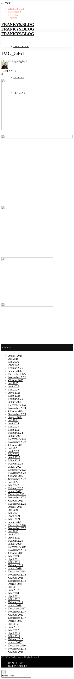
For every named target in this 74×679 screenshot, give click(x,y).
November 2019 (17, 549)
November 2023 (17, 442)
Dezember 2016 (17, 645)
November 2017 (17, 611)
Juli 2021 (13, 509)
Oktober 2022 (15, 475)
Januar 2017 (15, 642)
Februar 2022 (15, 488)
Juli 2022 (13, 482)
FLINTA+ (14, 14)
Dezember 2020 (17, 525)
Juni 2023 (13, 451)
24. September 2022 (14, 61)
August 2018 (15, 583)
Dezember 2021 (17, 494)
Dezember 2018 (17, 571)
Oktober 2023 (15, 445)
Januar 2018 (15, 605)
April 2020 (14, 537)
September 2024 (17, 414)
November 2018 (17, 574)
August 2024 (15, 417)
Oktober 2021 (15, 500)
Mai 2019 (13, 556)
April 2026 (14, 364)
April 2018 (14, 596)
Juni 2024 (13, 423)
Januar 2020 (15, 543)
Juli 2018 (13, 586)
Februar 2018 (15, 602)
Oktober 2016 (15, 651)
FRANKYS (15, 11)
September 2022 (17, 479)
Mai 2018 (13, 593)
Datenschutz (17, 666)
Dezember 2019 (17, 546)
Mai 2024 (13, 426)
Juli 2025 (13, 383)
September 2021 (17, 503)
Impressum (16, 663)
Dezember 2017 (17, 608)
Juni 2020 (13, 534)
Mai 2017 (13, 630)
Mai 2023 (13, 454)
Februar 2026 (15, 367)
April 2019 (14, 559)
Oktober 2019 (15, 553)
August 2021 (15, 506)
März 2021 (14, 519)
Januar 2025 (15, 401)
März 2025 (14, 395)
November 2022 (17, 472)
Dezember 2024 (17, 404)
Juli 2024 (13, 420)
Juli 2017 (13, 623)
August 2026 (15, 355)
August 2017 (15, 620)
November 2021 (17, 497)
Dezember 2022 (17, 469)
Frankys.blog (17, 24)
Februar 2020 (15, 540)
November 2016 (17, 648)
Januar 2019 (15, 568)
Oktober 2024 (15, 411)
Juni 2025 (13, 386)
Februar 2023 (15, 463)
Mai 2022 (13, 485)
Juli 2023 (13, 448)
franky (11, 71)
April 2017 (14, 633)
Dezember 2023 (17, 438)
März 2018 (14, 599)
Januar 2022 (15, 491)
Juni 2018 (13, 590)
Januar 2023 (15, 466)
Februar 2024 (15, 432)
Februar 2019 (15, 565)
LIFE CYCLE (16, 8)
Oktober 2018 (15, 577)
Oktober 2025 (15, 380)
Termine (12, 17)
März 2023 (14, 460)
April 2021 (14, 516)
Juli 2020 (13, 531)
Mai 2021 (13, 512)
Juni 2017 (13, 627)
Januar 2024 (15, 435)
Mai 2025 (13, 389)
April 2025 (14, 392)
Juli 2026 (13, 358)
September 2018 (17, 580)
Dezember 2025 (17, 374)
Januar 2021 (15, 522)
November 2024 (17, 408)
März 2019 (14, 562)
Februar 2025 (15, 398)
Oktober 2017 (15, 614)
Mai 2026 (13, 361)
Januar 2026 (15, 371)
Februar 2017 (15, 639)
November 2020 (17, 528)
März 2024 (14, 429)
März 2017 (14, 636)
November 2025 (17, 377)
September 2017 (17, 617)
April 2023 (14, 457)
